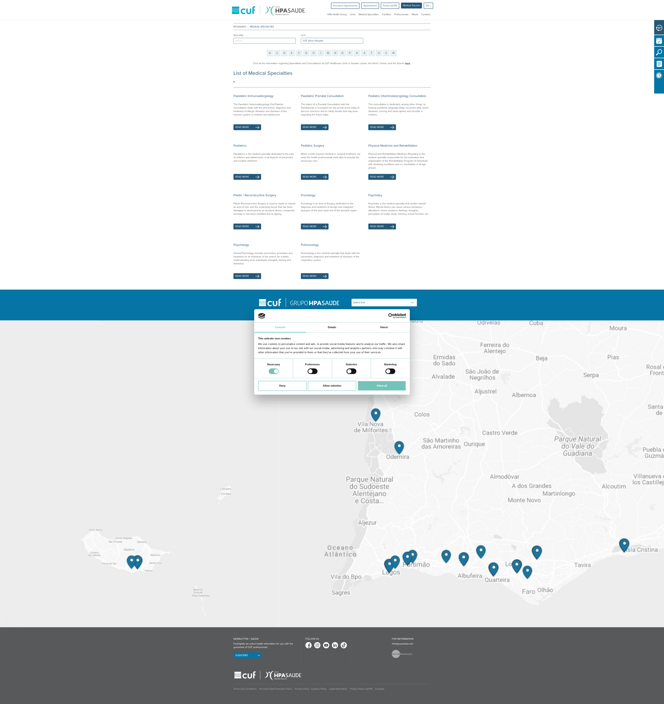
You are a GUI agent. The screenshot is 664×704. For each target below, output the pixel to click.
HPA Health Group (337, 14)
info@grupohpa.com (402, 643)
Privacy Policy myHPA (361, 688)
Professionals (401, 14)
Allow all (382, 385)
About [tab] (384, 327)
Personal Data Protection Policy (275, 688)
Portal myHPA (390, 5)
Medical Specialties (369, 14)
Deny (282, 385)
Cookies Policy (319, 688)
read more (242, 127)
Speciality (238, 35)
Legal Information (338, 688)
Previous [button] (655, 87)
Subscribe (241, 655)
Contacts (426, 14)
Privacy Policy (302, 688)
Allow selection (332, 385)
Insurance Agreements (345, 5)
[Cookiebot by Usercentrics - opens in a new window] (391, 315)
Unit (303, 35)
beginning (239, 26)
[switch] (312, 371)
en (428, 5)
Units (353, 14)
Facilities (386, 14)
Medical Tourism (411, 5)
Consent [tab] (280, 327)
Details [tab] (332, 327)
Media (415, 14)
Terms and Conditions (245, 688)
